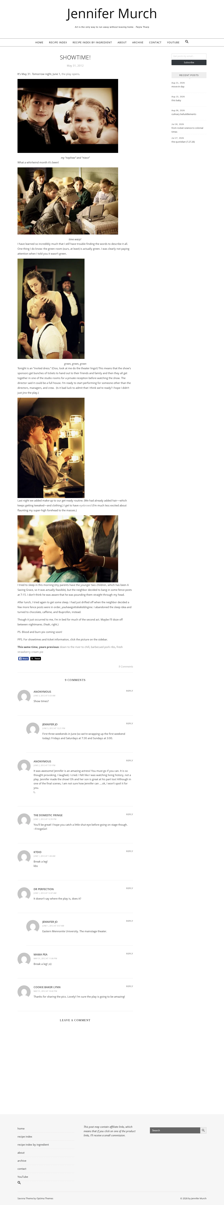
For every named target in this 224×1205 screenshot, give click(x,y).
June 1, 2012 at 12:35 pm (45, 819)
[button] (185, 42)
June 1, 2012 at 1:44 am (44, 856)
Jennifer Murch (112, 13)
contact (155, 42)
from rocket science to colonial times (187, 129)
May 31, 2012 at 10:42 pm (45, 991)
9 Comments (126, 666)
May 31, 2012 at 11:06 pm (45, 958)
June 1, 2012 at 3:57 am (53, 925)
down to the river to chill (74, 647)
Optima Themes (45, 1198)
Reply (129, 690)
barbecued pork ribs (103, 647)
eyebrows (85, 505)
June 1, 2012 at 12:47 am (45, 893)
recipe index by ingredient (92, 42)
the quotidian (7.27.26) (183, 141)
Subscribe (189, 62)
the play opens (70, 74)
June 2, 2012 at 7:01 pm (44, 765)
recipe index (58, 42)
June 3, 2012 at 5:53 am (44, 695)
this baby (176, 100)
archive (138, 42)
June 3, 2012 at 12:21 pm (53, 728)
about (122, 42)
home (39, 42)
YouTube (173, 42)
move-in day (178, 86)
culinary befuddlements (184, 114)
